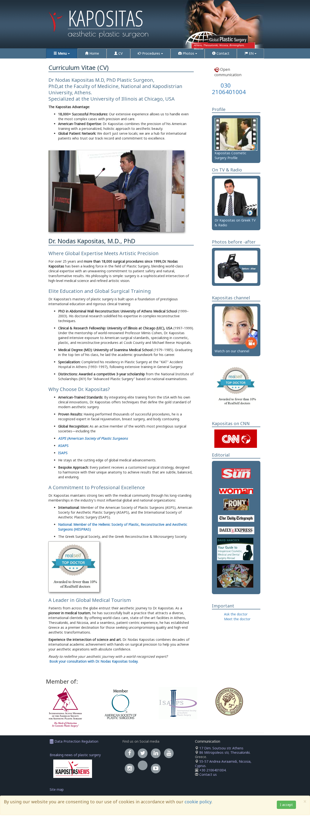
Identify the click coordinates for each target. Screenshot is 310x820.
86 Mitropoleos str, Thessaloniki (224, 752)
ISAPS (63, 453)
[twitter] (142, 753)
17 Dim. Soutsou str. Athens (220, 748)
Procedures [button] (151, 53)
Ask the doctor (236, 614)
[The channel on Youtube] (156, 768)
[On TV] (236, 197)
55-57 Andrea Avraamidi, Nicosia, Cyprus (223, 763)
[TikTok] (142, 768)
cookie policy (198, 802)
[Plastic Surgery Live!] (236, 327)
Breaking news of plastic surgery (75, 755)
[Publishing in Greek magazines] (235, 575)
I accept (286, 804)
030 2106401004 (229, 88)
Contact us (208, 774)
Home (93, 53)
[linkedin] (156, 753)
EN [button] (251, 53)
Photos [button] (188, 53)
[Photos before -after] (236, 266)
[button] (62, 53)
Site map (57, 789)
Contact (222, 53)
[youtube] (169, 753)
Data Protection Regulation (76, 741)
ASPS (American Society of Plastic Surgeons (93, 438)
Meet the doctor (237, 619)
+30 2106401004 (212, 770)
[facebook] (129, 753)
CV (120, 53)
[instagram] (129, 768)
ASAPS (63, 445)
